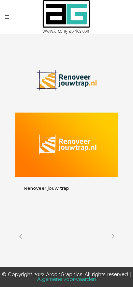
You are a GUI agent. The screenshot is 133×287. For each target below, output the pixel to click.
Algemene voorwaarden (66, 279)
